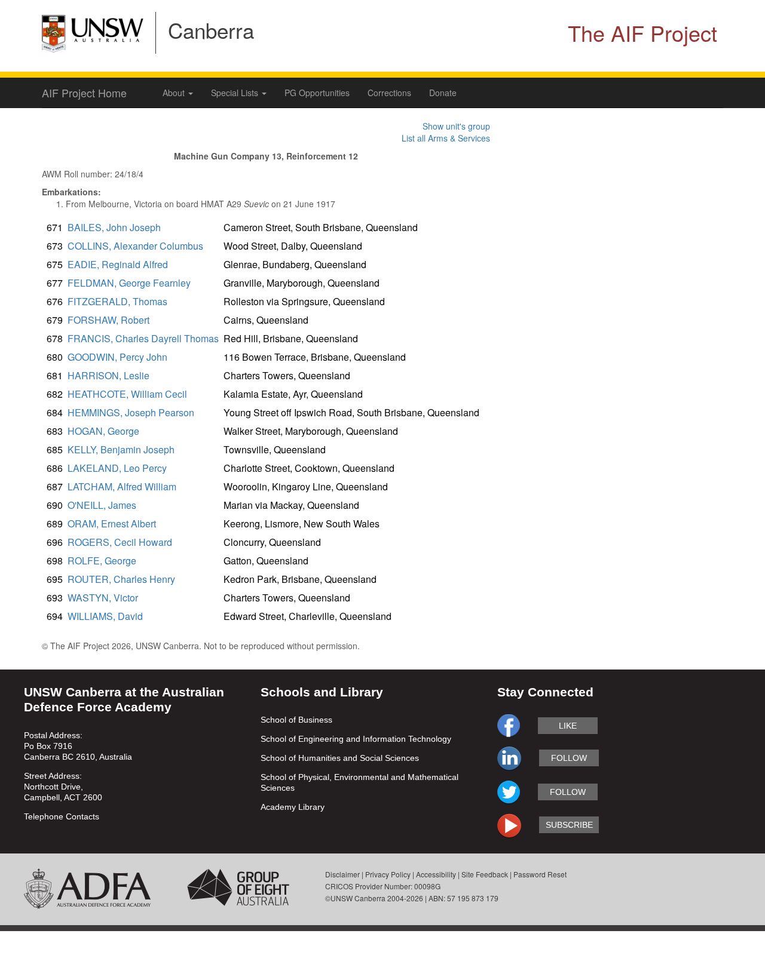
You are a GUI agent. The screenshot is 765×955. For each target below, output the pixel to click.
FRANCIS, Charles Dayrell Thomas (143, 338)
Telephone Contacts (61, 816)
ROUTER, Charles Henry (121, 579)
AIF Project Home (84, 92)
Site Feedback (484, 874)
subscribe (569, 825)
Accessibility (436, 874)
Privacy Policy (388, 874)
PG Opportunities (317, 93)
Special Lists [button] (236, 93)
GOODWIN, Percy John (117, 357)
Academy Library (293, 807)
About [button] (175, 93)
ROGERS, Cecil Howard (120, 542)
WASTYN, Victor (103, 597)
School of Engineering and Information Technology (356, 739)
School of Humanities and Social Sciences (340, 758)
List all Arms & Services (446, 138)
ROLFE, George (102, 560)
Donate (443, 93)
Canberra (211, 30)
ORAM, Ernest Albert (112, 523)
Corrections (389, 93)
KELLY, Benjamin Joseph (121, 449)
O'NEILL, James (102, 505)
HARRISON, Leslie (108, 375)
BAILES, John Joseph (114, 227)
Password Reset (540, 874)
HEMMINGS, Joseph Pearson (131, 412)
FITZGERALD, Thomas (117, 301)
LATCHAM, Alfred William (122, 486)
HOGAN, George (103, 431)
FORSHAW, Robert (108, 320)
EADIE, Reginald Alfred (118, 264)
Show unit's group (456, 126)
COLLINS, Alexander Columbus (135, 246)
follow (569, 758)
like (568, 725)
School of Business (296, 719)
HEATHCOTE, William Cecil (127, 394)
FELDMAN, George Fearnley (129, 283)
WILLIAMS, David (105, 616)
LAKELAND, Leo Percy (117, 468)
